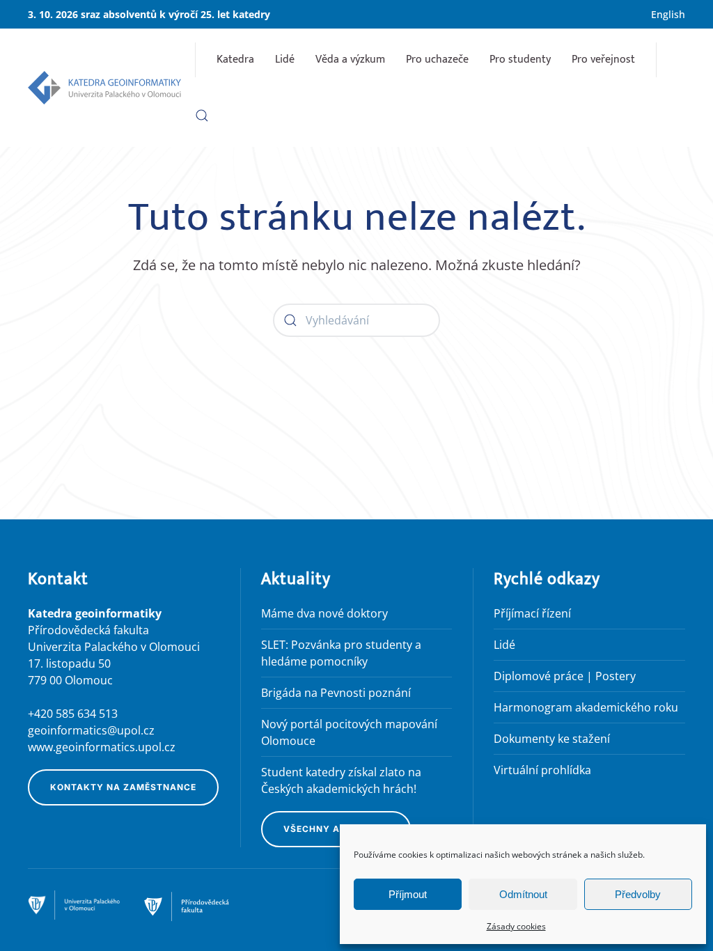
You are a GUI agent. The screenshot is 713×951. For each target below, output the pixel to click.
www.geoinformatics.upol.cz (101, 747)
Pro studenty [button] (520, 59)
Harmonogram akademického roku (586, 707)
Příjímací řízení (532, 613)
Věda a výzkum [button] (350, 59)
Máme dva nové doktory (324, 613)
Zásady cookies (516, 926)
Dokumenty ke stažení (552, 738)
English (668, 14)
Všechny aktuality (336, 829)
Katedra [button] (235, 59)
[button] (202, 115)
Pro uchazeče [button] (437, 59)
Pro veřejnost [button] (603, 59)
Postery (615, 676)
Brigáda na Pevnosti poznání (336, 692)
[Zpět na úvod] (104, 88)
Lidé (285, 59)
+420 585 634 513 (73, 713)
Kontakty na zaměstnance (123, 787)
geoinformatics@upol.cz (91, 730)
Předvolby (638, 894)
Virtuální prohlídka (542, 770)
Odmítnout (523, 894)
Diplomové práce (538, 676)
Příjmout (408, 894)
